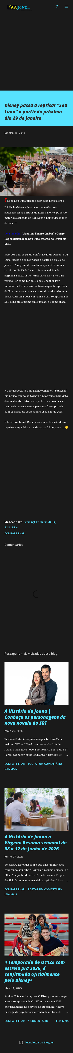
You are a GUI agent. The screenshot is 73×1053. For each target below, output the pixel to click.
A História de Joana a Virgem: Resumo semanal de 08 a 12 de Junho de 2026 (35, 843)
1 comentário (38, 1021)
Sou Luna (11, 527)
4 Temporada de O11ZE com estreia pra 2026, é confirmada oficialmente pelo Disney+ (34, 971)
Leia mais (10, 769)
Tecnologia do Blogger (39, 1042)
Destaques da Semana (39, 522)
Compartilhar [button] (14, 533)
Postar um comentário (45, 763)
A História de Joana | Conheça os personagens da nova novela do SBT (35, 717)
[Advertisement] (36, 54)
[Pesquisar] (57, 6)
